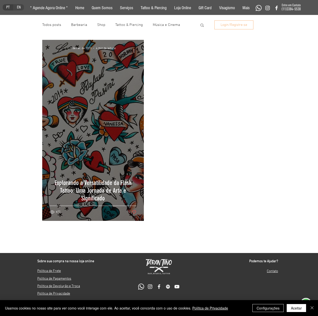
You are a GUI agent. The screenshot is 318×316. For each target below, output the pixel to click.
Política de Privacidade (210, 308)
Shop (101, 25)
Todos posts (51, 25)
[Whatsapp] (259, 8)
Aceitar (296, 308)
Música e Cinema (166, 25)
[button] (246, 8)
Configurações (268, 308)
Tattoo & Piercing (129, 25)
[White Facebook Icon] (276, 8)
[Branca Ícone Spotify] (168, 287)
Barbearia (79, 25)
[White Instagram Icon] (268, 8)
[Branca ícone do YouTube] (177, 287)
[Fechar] (312, 308)
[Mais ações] (136, 51)
